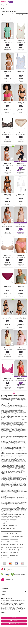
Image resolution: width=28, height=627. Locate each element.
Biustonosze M (13, 533)
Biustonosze (3, 519)
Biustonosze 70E (14, 547)
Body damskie (4, 550)
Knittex (21, 517)
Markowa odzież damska (15, 541)
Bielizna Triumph (9, 523)
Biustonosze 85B (5, 558)
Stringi (8, 519)
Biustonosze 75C (14, 544)
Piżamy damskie (13, 519)
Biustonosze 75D (14, 555)
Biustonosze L (17, 531)
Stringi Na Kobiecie (13, 550)
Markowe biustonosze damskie (8, 528)
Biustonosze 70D (14, 539)
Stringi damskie (4, 555)
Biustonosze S (4, 541)
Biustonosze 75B (5, 533)
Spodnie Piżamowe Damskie (16, 536)
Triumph (5, 517)
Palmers (14, 517)
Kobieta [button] (3, 19)
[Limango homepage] (4, 2)
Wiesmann (10, 517)
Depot (15, 525)
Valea (2, 517)
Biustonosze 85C (5, 544)
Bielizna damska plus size (7, 531)
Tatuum (16, 523)
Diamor (25, 517)
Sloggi (18, 517)
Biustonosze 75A (5, 539)
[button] (7, 14)
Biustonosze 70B (14, 552)
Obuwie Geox (4, 525)
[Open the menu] (1, 5)
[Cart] (12, 36)
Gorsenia (21, 547)
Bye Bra (21, 544)
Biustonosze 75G (5, 552)
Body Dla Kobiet (5, 547)
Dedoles (11, 525)
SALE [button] (8, 19)
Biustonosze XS (4, 536)
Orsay (2, 523)
